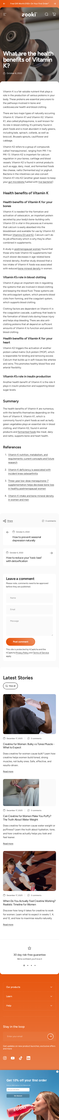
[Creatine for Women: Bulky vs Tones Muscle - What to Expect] (29, 714)
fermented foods (27, 431)
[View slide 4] (35, 965)
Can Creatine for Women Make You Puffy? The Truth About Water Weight (27, 817)
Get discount (18, 1096)
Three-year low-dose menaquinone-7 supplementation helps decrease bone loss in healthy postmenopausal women (31, 484)
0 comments (51, 521)
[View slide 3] (31, 965)
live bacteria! (45, 181)
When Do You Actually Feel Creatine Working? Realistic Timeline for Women (29, 902)
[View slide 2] (27, 965)
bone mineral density (29, 268)
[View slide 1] (24, 965)
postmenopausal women (27, 249)
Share (10, 521)
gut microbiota (16, 181)
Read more (8, 771)
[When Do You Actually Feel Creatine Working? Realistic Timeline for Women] (29, 871)
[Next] (54, 3)
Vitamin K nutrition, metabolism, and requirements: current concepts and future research (31, 458)
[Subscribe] (51, 1036)
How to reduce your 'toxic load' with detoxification (24, 559)
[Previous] (4, 3)
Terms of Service (41, 652)
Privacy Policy (22, 652)
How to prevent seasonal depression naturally (26, 538)
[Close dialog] (57, 1071)
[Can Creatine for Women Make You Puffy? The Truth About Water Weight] (29, 792)
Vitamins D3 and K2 (23, 234)
